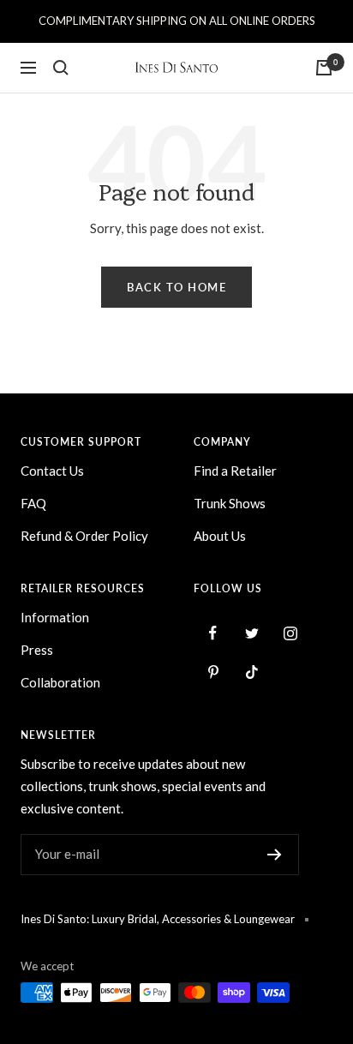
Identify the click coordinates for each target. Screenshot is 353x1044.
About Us (220, 535)
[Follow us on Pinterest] (213, 671)
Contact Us (52, 470)
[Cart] (323, 67)
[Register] (274, 855)
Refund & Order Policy (84, 535)
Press (37, 649)
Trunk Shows (230, 503)
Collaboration (60, 682)
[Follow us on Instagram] (290, 633)
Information (55, 617)
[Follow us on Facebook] (213, 633)
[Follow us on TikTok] (251, 671)
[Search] (61, 67)
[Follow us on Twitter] (251, 633)
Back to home (176, 287)
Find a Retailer (235, 470)
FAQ (33, 503)
